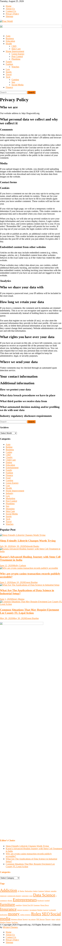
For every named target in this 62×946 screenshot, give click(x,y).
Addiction (8, 890)
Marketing (10, 498)
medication (3, 914)
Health (9, 43)
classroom (3, 896)
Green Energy (18, 54)
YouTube (15, 922)
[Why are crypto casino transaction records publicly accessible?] (31, 568)
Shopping (10, 508)
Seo (13, 82)
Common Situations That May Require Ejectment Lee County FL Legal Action (29, 611)
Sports (9, 72)
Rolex (36, 913)
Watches (15, 67)
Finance (9, 87)
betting (35, 891)
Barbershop (29, 891)
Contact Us (11, 11)
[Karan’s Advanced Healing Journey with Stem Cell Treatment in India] (31, 550)
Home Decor (44, 905)
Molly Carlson (19, 565)
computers (25, 896)
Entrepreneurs (25, 899)
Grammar (36, 905)
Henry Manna (18, 599)
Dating (9, 462)
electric (9, 900)
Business (10, 38)
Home (8, 6)
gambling (19, 905)
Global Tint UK (27, 905)
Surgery (25, 919)
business (41, 891)
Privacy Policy (12, 14)
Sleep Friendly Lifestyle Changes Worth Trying (28, 540)
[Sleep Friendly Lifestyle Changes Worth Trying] (31, 535)
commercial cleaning (14, 896)
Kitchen (40, 910)
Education (10, 41)
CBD (14, 46)
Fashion (9, 64)
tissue (53, 919)
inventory (25, 910)
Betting (9, 447)
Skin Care (16, 49)
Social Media (18, 85)
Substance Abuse (16, 919)
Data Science (44, 895)
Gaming (15, 79)
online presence (25, 914)
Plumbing (16, 59)
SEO (46, 913)
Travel (9, 74)
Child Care (11, 460)
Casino (9, 452)
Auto (8, 36)
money (14, 913)
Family (9, 61)
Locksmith (52, 910)
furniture (7, 904)
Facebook (40, 900)
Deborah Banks (32, 546)
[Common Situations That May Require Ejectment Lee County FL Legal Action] (31, 603)
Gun (8, 485)
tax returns (32, 919)
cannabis (53, 891)
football (47, 900)
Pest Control (17, 56)
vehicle (58, 919)
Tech (8, 77)
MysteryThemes (10, 927)
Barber (22, 891)
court (31, 896)
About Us (10, 8)
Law (8, 69)
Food (8, 478)
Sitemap (9, 16)
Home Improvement (15, 51)
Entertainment (12, 467)
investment (33, 910)
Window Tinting (5, 922)
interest (19, 910)
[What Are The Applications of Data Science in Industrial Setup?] (31, 585)
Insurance (8, 909)
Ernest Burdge (31, 582)
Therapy (48, 919)
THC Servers (40, 919)
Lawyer (45, 910)
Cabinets (47, 891)
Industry (9, 493)
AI (18, 891)
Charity (9, 457)
